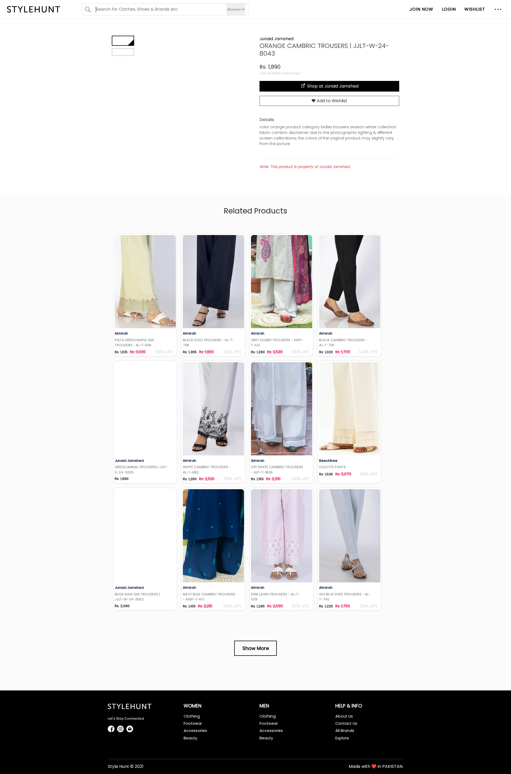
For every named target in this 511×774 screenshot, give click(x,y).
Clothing (192, 716)
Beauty (190, 738)
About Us (344, 716)
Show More (255, 648)
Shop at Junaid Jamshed (332, 86)
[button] (498, 9)
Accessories (195, 730)
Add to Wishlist (331, 101)
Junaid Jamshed (276, 39)
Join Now (421, 9)
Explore (342, 738)
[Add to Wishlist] (145, 281)
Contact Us (346, 723)
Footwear (193, 723)
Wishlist (474, 9)
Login (449, 9)
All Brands (344, 730)
